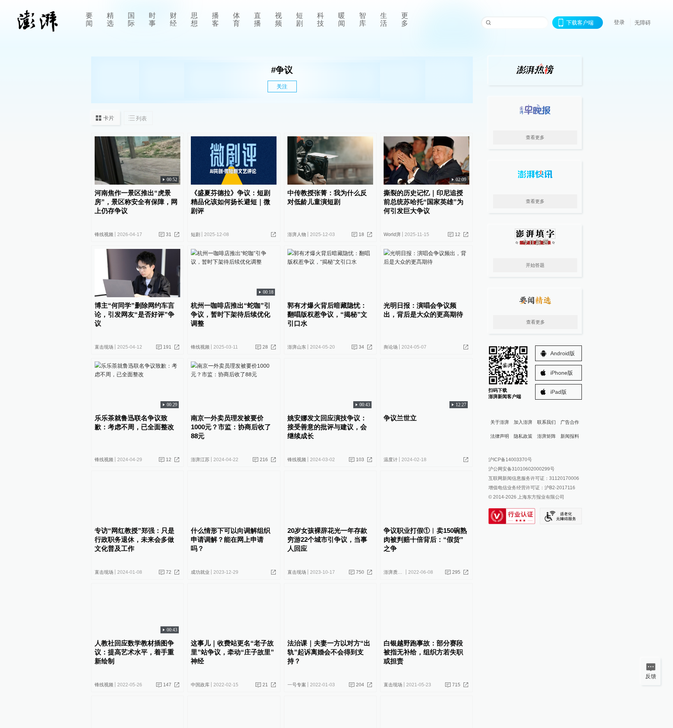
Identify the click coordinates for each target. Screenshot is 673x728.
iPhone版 (561, 373)
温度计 (391, 459)
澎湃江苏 (200, 459)
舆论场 (391, 347)
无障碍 (642, 22)
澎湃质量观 (395, 572)
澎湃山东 (296, 347)
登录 (619, 22)
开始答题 (535, 265)
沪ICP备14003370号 (510, 459)
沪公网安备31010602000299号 (521, 469)
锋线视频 (104, 234)
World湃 (392, 234)
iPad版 (558, 392)
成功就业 (200, 572)
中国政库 (200, 684)
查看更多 (535, 137)
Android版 (562, 353)
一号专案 (296, 684)
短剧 (195, 234)
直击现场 (104, 347)
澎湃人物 (296, 234)
